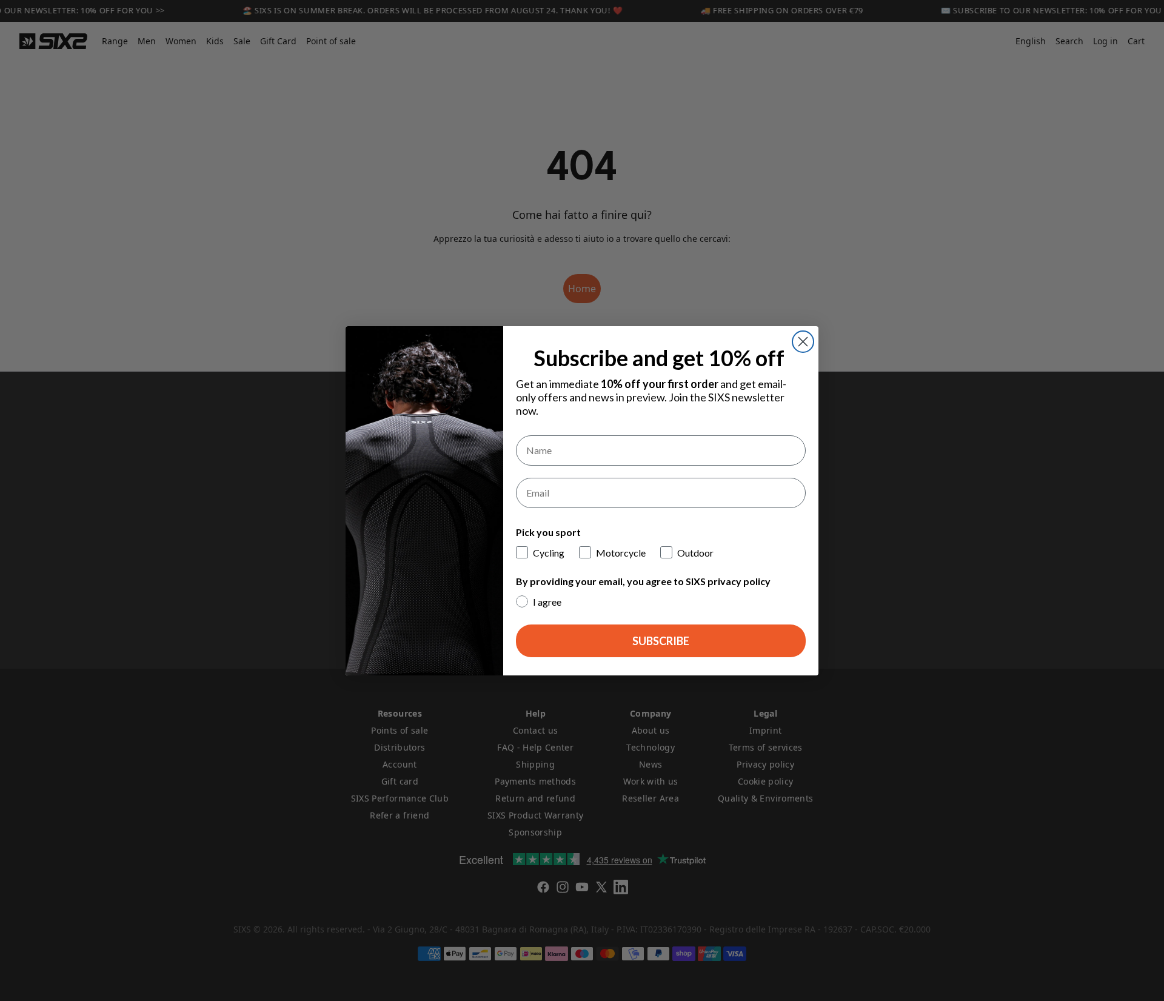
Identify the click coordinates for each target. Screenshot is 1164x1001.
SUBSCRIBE (660, 641)
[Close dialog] (803, 341)
